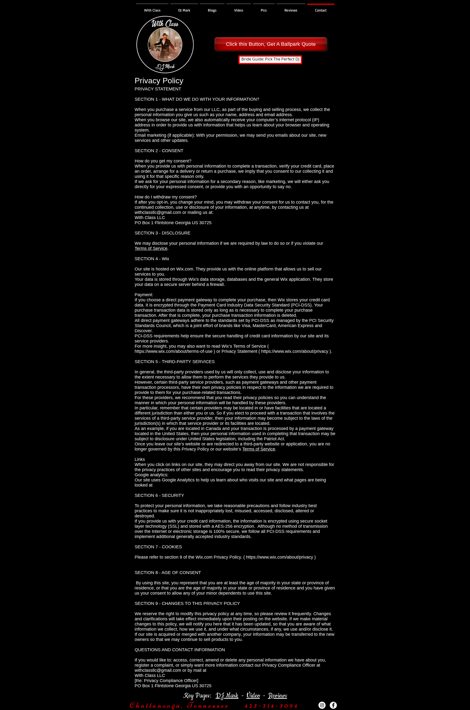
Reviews (277, 695)
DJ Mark (227, 695)
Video (253, 695)
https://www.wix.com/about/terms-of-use (173, 351)
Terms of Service (151, 248)
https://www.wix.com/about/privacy (294, 351)
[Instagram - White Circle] (322, 705)
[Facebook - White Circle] (333, 705)
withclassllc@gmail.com (158, 212)
